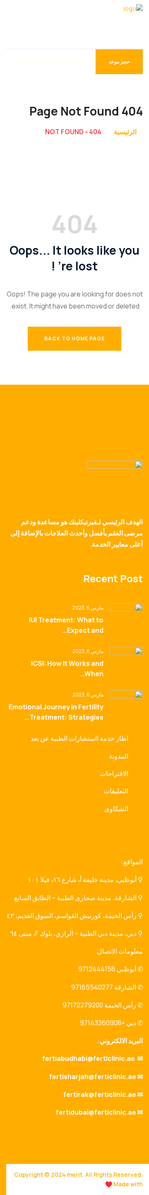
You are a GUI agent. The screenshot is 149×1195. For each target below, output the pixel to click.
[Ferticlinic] (111, 23)
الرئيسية (125, 131)
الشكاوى (116, 808)
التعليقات (115, 790)
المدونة (118, 756)
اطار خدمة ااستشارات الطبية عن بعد (79, 738)
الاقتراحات (114, 773)
